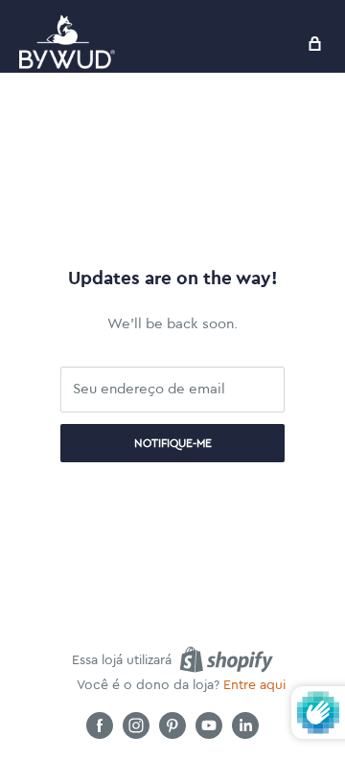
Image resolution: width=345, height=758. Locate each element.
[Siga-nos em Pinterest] (172, 725)
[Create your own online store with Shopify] (226, 659)
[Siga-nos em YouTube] (209, 725)
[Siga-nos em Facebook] (99, 725)
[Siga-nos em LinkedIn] (245, 725)
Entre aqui (254, 685)
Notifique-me (173, 443)
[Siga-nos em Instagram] (136, 725)
